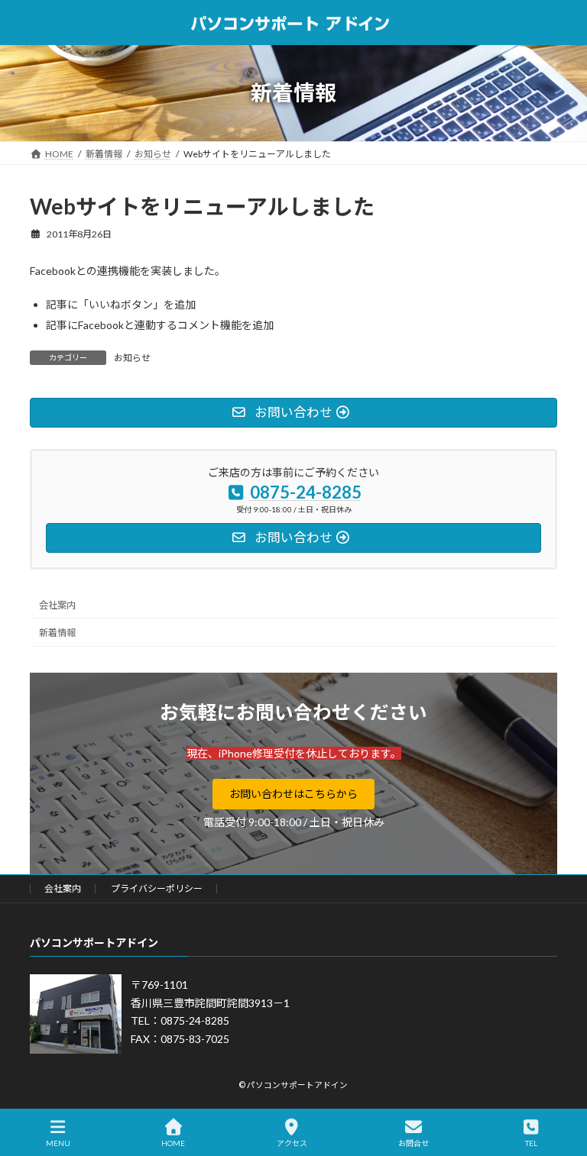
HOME (173, 1143)
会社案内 (57, 605)
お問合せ (413, 1143)
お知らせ (132, 357)
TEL (531, 1143)
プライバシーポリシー (157, 888)
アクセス (292, 1143)
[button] (293, 794)
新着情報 (57, 632)
